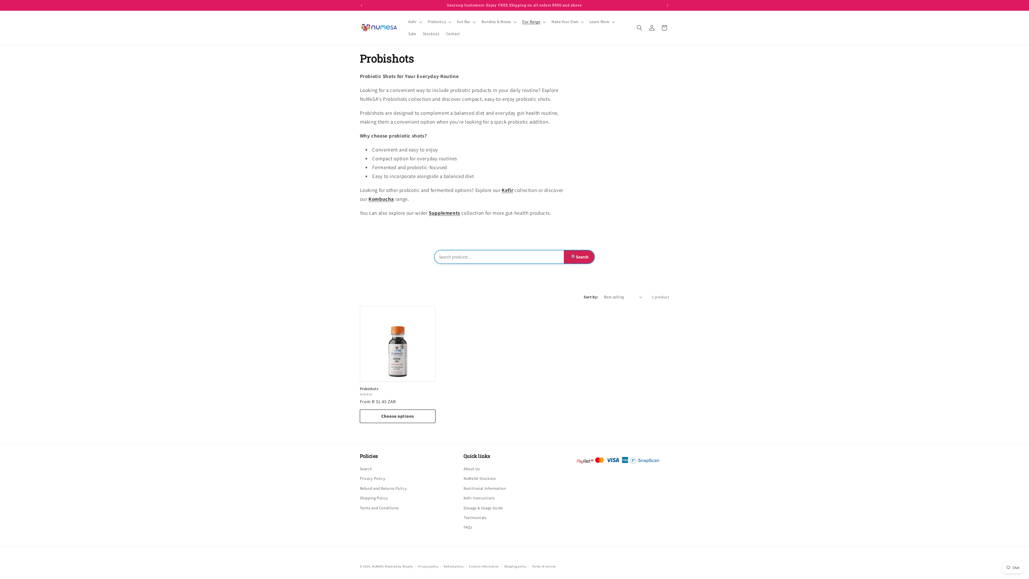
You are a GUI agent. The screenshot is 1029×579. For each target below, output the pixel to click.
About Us (472, 468)
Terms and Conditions (379, 507)
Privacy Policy (372, 478)
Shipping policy (515, 566)
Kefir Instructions (479, 497)
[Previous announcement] (361, 5)
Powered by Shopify (399, 566)
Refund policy (454, 566)
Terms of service (544, 566)
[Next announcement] (667, 5)
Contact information (484, 566)
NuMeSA (377, 566)
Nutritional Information (485, 488)
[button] (414, 22)
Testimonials (475, 517)
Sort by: (591, 296)
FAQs (468, 527)
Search (366, 468)
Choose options (397, 416)
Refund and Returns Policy (383, 488)
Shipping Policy (374, 497)
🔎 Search (579, 257)
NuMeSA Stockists (480, 478)
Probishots (369, 389)
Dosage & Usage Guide (483, 507)
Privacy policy (428, 566)
